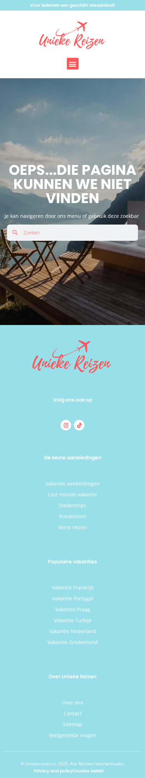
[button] (72, 63)
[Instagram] (66, 425)
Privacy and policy (53, 771)
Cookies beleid (87, 771)
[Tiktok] (79, 425)
